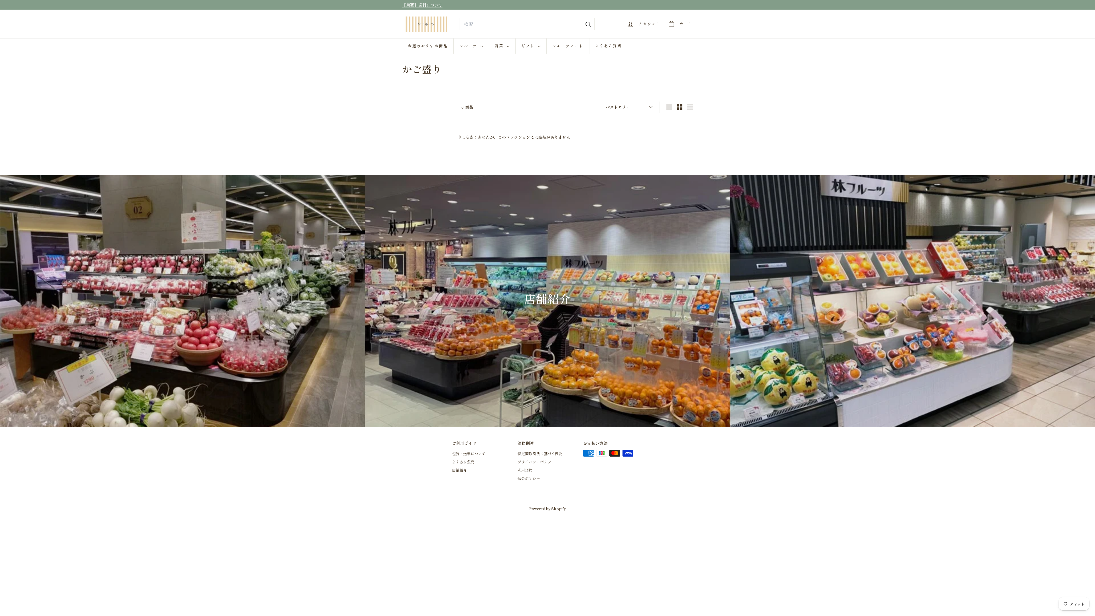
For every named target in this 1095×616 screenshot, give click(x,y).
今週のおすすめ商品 (428, 45)
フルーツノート (567, 45)
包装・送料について (469, 453)
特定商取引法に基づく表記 (540, 453)
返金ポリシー (529, 478)
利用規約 (525, 470)
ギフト (528, 45)
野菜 (500, 45)
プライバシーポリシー (536, 462)
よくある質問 (608, 45)
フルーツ (469, 45)
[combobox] (527, 24)
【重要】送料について (422, 5)
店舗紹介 (459, 470)
